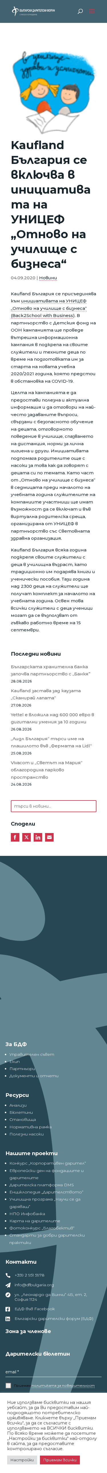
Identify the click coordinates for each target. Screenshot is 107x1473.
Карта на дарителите (34, 1220)
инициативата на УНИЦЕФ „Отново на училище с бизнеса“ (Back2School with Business (49, 308)
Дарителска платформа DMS (41, 1184)
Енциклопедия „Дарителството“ (46, 1192)
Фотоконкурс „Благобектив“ (41, 1228)
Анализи (18, 1105)
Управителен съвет (31, 1054)
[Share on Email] (49, 837)
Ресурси (17, 1095)
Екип (14, 1061)
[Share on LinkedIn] (38, 837)
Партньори (22, 1068)
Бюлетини (21, 1112)
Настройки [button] (22, 1460)
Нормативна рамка (30, 1126)
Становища (22, 1119)
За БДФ (16, 1044)
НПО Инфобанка (27, 1213)
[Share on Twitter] (26, 837)
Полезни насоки (26, 1134)
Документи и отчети (33, 1075)
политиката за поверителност (63, 1385)
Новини (48, 277)
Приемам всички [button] (59, 1460)
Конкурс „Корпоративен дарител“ (47, 1163)
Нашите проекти (31, 1153)
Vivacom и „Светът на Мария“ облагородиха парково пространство (46, 770)
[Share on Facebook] (15, 837)
